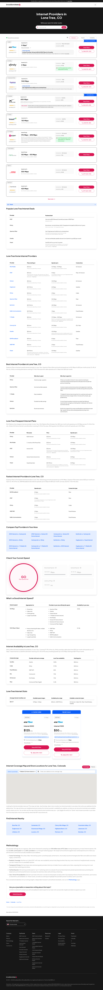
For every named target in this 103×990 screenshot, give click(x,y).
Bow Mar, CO (16, 825)
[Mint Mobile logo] (12, 155)
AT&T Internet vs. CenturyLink (17, 534)
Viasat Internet (23, 952)
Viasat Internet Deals (37, 956)
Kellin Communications (15, 311)
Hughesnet (12, 287)
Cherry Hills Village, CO (61, 825)
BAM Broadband (14, 338)
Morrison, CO (59, 832)
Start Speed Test (23, 577)
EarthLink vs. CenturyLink (83, 534)
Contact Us (9, 945)
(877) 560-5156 (87, 174)
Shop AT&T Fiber (36, 747)
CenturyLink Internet (22, 944)
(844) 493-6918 (87, 105)
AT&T (11, 272)
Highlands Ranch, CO (61, 828)
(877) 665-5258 (87, 191)
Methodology (73, 880)
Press (7, 943)
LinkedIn (73, 938)
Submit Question (17, 894)
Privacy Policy (61, 936)
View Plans (86, 47)
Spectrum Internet (24, 938)
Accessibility (61, 941)
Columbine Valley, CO (84, 825)
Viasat (11, 350)
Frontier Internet (23, 949)
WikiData (73, 945)
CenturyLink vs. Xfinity (37, 540)
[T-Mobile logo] (12, 135)
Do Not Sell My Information (61, 944)
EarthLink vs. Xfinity (59, 540)
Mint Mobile (13, 266)
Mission (8, 938)
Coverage (86, 767)
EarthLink (12, 305)
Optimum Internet (24, 959)
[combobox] (67, 771)
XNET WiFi (12, 344)
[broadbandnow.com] (13, 4)
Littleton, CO (16, 832)
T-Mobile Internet (23, 941)
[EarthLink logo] (12, 187)
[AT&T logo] (12, 47)
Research (47, 936)
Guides (47, 938)
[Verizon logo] (12, 172)
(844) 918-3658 (87, 140)
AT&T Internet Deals (37, 936)
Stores (93, 767)
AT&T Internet (22, 936)
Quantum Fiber (13, 299)
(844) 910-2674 (87, 69)
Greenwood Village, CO (38, 828)
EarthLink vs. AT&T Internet (61, 546)
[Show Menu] (95, 4)
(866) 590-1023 (87, 51)
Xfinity (11, 293)
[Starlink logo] (12, 101)
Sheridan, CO (82, 832)
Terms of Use (61, 938)
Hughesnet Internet (24, 956)
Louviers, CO (35, 832)
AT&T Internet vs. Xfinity (16, 540)
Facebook (73, 936)
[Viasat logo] (13, 118)
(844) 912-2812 (87, 122)
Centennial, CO (35, 825)
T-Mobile (12, 317)
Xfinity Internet (23, 954)
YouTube (73, 943)
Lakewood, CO (82, 828)
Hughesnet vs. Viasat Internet (84, 540)
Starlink (12, 331)
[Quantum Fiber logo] (13, 82)
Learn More (69, 1)
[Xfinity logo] (12, 65)
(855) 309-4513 (87, 86)
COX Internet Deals (37, 950)
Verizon (12, 281)
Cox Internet (22, 947)
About (7, 936)
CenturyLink (13, 325)
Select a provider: (13, 771)
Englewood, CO (16, 828)
